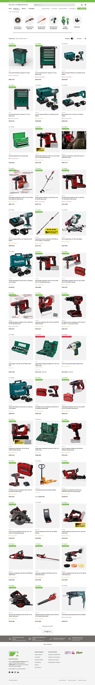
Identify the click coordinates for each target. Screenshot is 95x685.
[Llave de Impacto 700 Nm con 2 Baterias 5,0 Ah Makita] (74, 57)
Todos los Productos (15, 11)
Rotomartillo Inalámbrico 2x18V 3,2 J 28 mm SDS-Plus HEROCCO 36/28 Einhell (21, 198)
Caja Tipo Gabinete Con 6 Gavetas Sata (18, 156)
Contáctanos (72, 8)
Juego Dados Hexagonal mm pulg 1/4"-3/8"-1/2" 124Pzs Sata (47, 449)
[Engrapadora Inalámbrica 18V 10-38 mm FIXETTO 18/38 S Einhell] (21, 433)
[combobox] (54, 4)
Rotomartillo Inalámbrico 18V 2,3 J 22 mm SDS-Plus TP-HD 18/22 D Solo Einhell (73, 407)
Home (10, 8)
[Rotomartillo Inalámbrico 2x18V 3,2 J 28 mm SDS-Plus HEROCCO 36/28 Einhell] (21, 182)
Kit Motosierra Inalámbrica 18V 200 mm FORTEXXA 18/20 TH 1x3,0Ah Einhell (71, 490)
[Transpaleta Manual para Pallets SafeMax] (47, 474)
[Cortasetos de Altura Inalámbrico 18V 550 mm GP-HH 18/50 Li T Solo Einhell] (47, 223)
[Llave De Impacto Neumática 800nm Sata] (21, 640)
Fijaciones (77, 27)
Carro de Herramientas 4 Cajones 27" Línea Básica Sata (19, 115)
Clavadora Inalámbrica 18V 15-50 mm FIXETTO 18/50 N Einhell (47, 323)
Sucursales (54, 8)
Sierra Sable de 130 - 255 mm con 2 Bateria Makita (72, 115)
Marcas (24, 8)
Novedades (31, 8)
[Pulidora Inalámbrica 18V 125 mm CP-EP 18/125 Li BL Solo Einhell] (74, 557)
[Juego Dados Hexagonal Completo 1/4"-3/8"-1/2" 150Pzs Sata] (47, 348)
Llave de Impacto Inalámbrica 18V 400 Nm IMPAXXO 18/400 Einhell (72, 449)
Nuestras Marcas (63, 8)
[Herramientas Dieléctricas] (41, 20)
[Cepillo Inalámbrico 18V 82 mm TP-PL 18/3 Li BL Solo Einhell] (74, 516)
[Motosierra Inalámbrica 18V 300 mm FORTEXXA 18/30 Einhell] (21, 557)
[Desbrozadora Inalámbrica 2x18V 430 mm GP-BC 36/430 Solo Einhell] (47, 182)
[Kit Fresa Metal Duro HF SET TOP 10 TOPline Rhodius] (47, 516)
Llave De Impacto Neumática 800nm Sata (19, 656)
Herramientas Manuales (30, 27)
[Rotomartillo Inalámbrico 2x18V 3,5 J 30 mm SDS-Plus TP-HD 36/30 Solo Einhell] (47, 140)
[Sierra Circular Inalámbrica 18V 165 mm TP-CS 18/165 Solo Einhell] (21, 599)
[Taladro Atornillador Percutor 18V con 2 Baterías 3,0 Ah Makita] (21, 265)
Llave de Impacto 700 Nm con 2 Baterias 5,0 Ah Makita (73, 73)
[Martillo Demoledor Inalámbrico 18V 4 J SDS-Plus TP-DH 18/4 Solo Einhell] (21, 306)
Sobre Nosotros (46, 8)
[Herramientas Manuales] (30, 20)
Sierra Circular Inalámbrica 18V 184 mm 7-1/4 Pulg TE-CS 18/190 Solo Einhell (20, 532)
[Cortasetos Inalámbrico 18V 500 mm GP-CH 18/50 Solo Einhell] (47, 557)
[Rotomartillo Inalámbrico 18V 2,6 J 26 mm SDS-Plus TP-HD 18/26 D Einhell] (74, 265)
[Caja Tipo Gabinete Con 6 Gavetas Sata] (21, 140)
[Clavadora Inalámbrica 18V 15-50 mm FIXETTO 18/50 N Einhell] (47, 306)
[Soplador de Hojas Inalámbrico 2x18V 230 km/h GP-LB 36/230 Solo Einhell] (47, 599)
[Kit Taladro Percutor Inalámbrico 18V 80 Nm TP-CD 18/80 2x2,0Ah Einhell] (47, 391)
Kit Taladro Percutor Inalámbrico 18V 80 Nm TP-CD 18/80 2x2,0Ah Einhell (47, 407)
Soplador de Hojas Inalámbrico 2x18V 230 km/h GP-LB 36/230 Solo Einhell (47, 615)
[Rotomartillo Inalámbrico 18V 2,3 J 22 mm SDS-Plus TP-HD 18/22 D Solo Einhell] (74, 391)
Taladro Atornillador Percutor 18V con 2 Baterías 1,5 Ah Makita (21, 407)
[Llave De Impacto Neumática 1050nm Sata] (74, 348)
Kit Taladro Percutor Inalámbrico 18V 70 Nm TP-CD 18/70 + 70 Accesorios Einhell (74, 323)
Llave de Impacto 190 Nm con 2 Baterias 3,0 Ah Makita (20, 239)
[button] (85, 4)
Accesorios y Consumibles (18, 27)
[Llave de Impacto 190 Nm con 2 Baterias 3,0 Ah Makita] (21, 223)
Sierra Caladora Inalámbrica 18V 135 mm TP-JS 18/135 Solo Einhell (73, 657)
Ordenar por (12, 38)
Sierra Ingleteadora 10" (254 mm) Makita (72, 239)
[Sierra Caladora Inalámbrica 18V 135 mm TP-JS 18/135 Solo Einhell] (74, 640)
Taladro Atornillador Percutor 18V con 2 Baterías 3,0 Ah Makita (21, 281)
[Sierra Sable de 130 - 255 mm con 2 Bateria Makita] (74, 98)
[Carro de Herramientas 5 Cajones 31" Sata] (21, 57)
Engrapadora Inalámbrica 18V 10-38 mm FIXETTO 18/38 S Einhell (19, 449)
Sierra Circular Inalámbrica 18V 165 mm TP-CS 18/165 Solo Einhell (20, 615)
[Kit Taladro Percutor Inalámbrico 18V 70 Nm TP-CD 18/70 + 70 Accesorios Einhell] (74, 306)
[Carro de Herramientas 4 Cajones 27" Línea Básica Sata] (21, 98)
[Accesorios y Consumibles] (18, 20)
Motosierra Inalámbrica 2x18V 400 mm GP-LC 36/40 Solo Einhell (73, 156)
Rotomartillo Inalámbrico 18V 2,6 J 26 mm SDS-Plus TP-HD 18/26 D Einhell (73, 281)
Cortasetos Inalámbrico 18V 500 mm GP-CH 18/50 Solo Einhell (46, 573)
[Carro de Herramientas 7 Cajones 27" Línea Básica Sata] (47, 57)
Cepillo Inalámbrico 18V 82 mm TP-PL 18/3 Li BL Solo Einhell (74, 532)
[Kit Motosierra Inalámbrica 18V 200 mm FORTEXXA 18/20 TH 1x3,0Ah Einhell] (74, 474)
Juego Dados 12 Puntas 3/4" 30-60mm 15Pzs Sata (20, 364)
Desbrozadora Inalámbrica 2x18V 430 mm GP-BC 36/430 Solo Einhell (46, 198)
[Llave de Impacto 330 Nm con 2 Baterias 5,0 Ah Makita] (47, 98)
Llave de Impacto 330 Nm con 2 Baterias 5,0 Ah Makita (47, 115)
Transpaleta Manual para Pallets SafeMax (45, 490)
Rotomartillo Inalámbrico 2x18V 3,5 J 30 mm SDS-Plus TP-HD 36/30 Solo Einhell (47, 156)
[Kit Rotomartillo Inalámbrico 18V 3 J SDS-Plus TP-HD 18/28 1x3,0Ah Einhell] (74, 182)
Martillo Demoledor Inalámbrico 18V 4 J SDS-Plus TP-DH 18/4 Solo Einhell (21, 323)
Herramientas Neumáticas (53, 27)
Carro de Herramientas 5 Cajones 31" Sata (19, 72)
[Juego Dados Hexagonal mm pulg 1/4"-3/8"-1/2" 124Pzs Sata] (47, 433)
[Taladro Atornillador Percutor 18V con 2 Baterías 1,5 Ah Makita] (21, 391)
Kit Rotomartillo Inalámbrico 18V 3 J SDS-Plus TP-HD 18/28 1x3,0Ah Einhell (73, 198)
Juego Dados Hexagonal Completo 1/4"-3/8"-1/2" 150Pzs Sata (47, 364)
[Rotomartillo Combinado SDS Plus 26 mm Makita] (74, 599)
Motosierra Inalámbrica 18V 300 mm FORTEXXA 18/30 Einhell (21, 573)
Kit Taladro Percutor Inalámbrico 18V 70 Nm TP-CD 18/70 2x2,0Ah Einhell (21, 490)
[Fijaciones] (77, 20)
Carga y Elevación (65, 27)
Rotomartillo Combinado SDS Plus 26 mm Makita (74, 614)
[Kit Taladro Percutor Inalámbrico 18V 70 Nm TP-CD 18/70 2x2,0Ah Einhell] (21, 474)
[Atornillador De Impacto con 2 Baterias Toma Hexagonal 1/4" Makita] (47, 640)
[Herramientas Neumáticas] (53, 20)
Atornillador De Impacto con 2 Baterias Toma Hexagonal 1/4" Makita (46, 657)
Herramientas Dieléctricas (41, 27)
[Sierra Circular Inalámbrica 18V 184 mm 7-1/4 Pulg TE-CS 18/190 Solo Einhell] (21, 516)
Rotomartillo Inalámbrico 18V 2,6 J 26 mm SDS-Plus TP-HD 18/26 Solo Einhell (46, 281)
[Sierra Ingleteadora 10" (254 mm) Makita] (74, 223)
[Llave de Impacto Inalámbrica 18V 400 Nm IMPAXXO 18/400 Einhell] (74, 433)
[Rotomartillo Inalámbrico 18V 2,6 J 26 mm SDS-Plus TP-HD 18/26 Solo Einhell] (47, 265)
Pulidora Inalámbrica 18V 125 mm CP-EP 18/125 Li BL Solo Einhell (74, 573)
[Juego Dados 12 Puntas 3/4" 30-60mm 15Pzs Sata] (21, 348)
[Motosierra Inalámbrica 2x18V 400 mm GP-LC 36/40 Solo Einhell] (74, 140)
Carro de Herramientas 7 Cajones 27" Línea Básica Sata (46, 73)
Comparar (67, 38)
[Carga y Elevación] (65, 20)
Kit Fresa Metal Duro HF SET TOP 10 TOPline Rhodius (46, 532)
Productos (16, 8)
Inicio (10, 11)
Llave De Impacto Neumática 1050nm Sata (72, 363)
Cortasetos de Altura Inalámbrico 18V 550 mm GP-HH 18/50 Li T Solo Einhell (46, 239)
